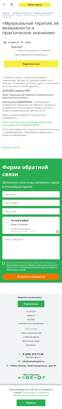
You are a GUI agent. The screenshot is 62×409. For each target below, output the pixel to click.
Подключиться (31, 63)
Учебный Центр (31, 337)
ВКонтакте (19, 377)
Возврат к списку (11, 147)
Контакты (31, 345)
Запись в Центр (35, 4)
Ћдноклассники (27, 377)
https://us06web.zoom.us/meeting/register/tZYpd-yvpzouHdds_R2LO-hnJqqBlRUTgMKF (27, 123)
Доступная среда (31, 341)
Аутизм (31, 319)
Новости (31, 315)
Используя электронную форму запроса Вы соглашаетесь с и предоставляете (32, 266)
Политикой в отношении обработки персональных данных (31, 265)
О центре (31, 311)
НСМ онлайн (31, 328)
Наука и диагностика (31, 333)
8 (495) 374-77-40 (33, 354)
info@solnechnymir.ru (33, 361)
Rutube (43, 377)
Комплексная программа (31, 323)
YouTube (23, 377)
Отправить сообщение (31, 276)
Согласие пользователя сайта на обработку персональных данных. (32, 268)
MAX (39, 377)
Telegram (31, 377)
